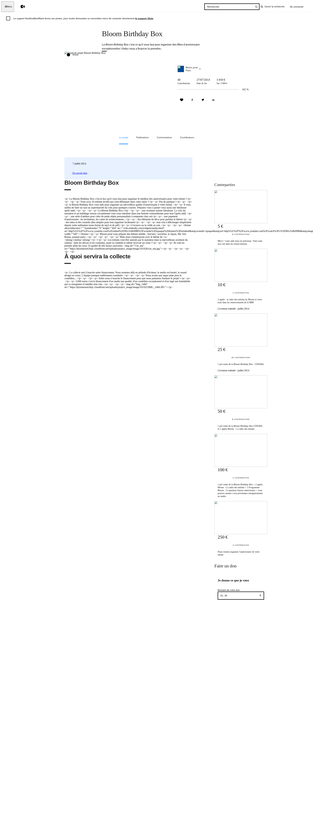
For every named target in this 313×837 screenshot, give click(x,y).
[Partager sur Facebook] (192, 100)
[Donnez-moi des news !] (182, 100)
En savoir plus (80, 173)
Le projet (123, 137)
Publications (142, 137)
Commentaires (164, 137)
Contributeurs (187, 137)
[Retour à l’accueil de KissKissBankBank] (20, 6)
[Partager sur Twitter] (203, 100)
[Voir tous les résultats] (256, 6)
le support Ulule (144, 18)
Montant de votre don (229, 590)
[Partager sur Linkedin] (213, 100)
